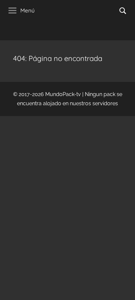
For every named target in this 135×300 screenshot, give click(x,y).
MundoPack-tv (63, 94)
